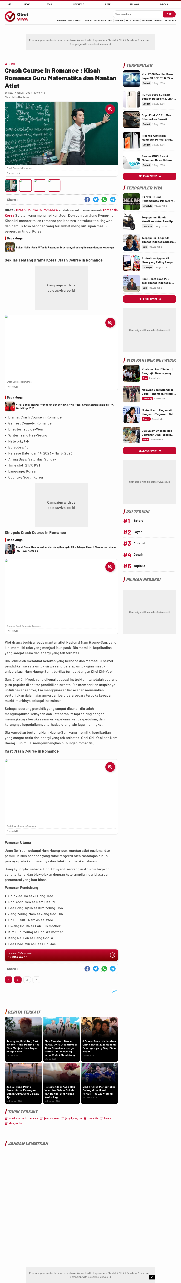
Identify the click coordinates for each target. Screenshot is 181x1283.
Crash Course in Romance (37, 210)
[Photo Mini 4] (54, 185)
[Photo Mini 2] (25, 185)
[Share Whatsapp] (104, 199)
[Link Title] (131, 78)
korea (107, 1118)
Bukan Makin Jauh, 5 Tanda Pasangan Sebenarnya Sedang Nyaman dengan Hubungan (65, 247)
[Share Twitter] (96, 199)
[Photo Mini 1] (11, 185)
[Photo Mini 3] (40, 185)
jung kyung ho (73, 1118)
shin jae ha (15, 1123)
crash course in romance (23, 1118)
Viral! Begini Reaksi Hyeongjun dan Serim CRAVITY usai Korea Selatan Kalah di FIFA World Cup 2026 (64, 406)
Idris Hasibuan (20, 97)
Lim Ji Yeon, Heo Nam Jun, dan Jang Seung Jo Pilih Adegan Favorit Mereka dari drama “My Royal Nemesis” (66, 549)
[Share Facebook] (87, 199)
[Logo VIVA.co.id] (18, 16)
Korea (9, 215)
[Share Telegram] (113, 199)
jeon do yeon (51, 1118)
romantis (110, 210)
